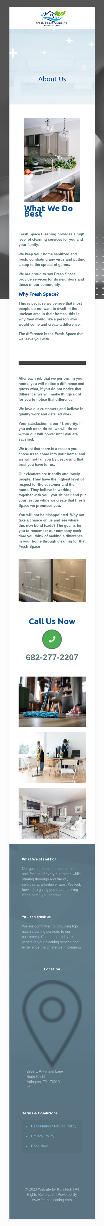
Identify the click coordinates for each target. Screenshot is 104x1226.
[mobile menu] (87, 18)
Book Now (39, 1146)
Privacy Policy (42, 1136)
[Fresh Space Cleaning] (52, 18)
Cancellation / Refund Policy (54, 1126)
